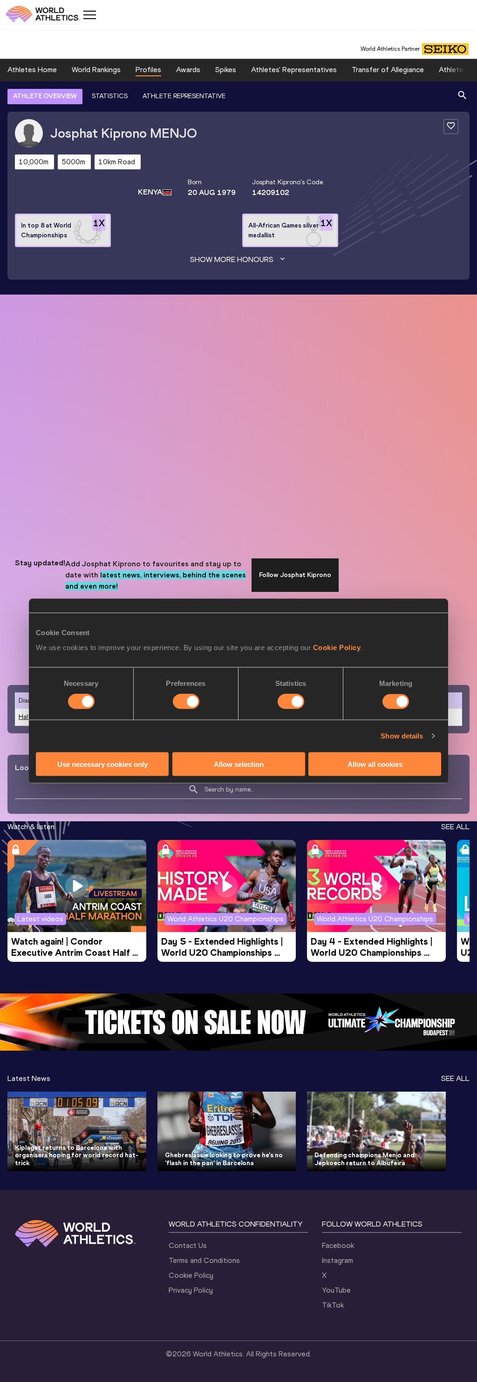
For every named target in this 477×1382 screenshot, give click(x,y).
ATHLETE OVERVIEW (45, 96)
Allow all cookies (375, 764)
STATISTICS (110, 96)
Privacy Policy (191, 1290)
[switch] (186, 701)
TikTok (333, 1305)
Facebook (338, 1245)
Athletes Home (32, 69)
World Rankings (96, 69)
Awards (188, 69)
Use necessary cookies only (102, 764)
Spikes (225, 69)
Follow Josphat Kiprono (295, 575)
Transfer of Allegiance (388, 69)
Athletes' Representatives (294, 69)
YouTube (336, 1290)
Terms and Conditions (204, 1260)
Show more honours (231, 259)
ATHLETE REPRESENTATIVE (184, 96)
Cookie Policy (337, 647)
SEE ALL (455, 826)
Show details (402, 736)
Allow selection (239, 764)
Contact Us (188, 1245)
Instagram (337, 1260)
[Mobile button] (89, 15)
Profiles (148, 69)
